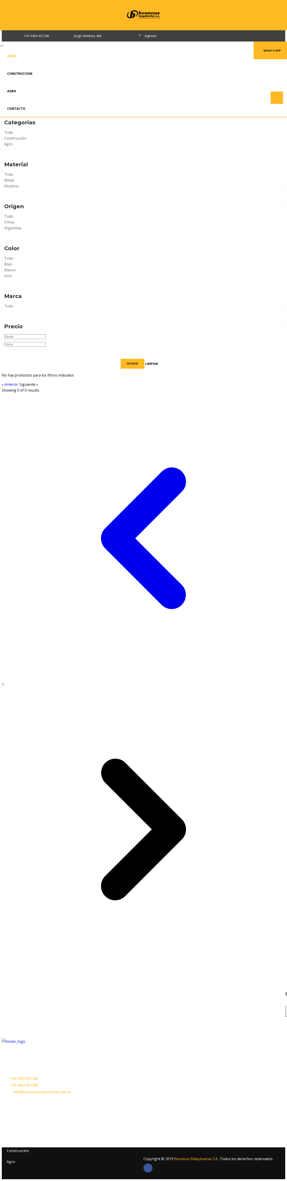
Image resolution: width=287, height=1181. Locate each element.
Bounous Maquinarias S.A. (196, 1158)
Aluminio (11, 186)
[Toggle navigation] (2, 45)
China (9, 222)
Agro (11, 91)
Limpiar (151, 364)
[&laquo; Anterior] (143, 678)
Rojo (8, 264)
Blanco (10, 269)
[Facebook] (121, 36)
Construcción (19, 73)
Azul (7, 275)
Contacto (16, 108)
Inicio (12, 56)
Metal (9, 180)
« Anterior (11, 384)
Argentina (12, 228)
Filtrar (132, 363)
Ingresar (151, 36)
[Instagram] (129, 36)
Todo (8, 132)
